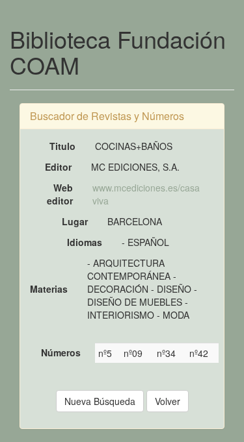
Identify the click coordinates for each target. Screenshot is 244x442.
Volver (167, 401)
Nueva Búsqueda (99, 401)
